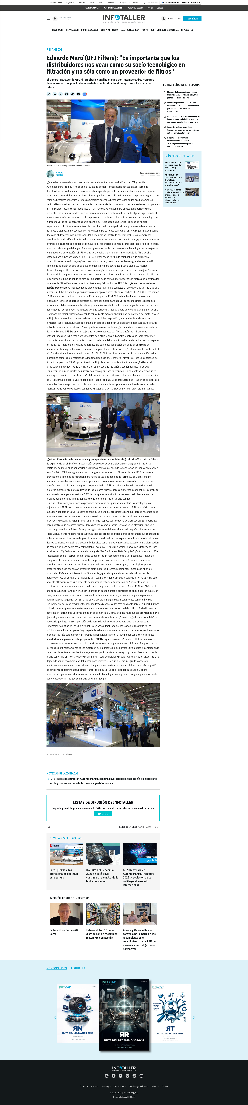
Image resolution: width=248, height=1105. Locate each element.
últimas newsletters (113, 8)
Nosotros (94, 1086)
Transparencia (120, 1086)
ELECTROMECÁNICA (130, 30)
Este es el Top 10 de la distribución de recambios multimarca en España (101, 933)
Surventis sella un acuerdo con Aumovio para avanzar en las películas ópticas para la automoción (181, 130)
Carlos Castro (59, 174)
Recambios (112, 2)
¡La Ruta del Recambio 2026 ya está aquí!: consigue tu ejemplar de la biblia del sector (102, 875)
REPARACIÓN (72, 30)
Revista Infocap (92, 8)
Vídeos (92, 2)
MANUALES (78, 968)
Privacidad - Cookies (160, 1086)
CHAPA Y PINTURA (109, 30)
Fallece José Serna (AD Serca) (64, 932)
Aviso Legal (106, 1086)
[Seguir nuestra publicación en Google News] (84, 94)
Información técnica (150, 2)
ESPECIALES (188, 30)
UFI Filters (67, 754)
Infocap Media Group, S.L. (127, 1092)
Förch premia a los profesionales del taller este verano (64, 873)
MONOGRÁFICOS (57, 968)
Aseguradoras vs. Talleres (129, 2)
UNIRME (103, 814)
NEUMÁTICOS (148, 30)
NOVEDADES (58, 30)
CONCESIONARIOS (89, 30)
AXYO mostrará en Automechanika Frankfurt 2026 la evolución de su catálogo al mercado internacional (138, 877)
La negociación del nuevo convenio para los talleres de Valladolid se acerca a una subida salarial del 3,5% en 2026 (182, 119)
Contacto (84, 1086)
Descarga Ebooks (135, 8)
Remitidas (82, 2)
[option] (124, 1014)
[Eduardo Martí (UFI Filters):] (124, 19)
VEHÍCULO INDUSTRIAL (168, 30)
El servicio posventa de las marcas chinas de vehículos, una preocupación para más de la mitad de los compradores (181, 107)
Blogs (101, 2)
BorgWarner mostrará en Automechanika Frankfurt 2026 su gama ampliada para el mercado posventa (178, 142)
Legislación (70, 2)
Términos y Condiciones (138, 1086)
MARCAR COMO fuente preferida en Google (181, 2)
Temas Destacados (55, 2)
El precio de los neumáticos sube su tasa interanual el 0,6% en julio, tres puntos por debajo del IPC (181, 95)
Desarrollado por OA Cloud (124, 1097)
